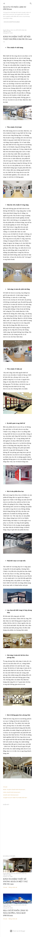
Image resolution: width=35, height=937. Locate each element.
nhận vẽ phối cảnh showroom (11, 792)
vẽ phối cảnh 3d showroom (11, 795)
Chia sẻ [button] (5, 787)
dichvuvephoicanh (12, 22)
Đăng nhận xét (13, 887)
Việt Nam (24, 797)
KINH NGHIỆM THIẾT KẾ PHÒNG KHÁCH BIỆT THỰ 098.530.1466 (15, 881)
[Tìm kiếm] (31, 3)
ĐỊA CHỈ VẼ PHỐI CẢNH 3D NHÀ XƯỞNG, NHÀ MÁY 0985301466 (15, 913)
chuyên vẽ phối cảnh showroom (16, 789)
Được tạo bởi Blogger (19, 931)
